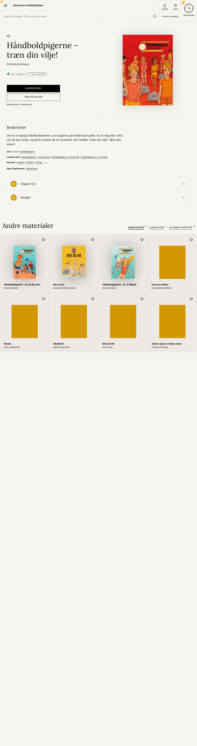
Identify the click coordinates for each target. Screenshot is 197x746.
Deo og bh (58, 284)
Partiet (7, 343)
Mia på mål (108, 343)
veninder (39, 162)
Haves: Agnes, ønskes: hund (166, 343)
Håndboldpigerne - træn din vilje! (65, 157)
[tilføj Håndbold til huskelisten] (93, 299)
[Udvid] (46, 163)
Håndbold (58, 343)
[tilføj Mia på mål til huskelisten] (142, 299)
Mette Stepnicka (61, 347)
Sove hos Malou (160, 284)
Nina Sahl (107, 347)
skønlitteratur (32, 168)
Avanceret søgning (170, 16)
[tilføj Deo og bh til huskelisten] (93, 240)
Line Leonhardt (11, 347)
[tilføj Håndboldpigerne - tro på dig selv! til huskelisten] (43, 240)
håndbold (21, 162)
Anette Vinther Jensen (64, 288)
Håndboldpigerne (27, 151)
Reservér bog (33, 88)
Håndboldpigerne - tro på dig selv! (35, 157)
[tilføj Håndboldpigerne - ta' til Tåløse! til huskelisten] (142, 240)
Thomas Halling (160, 347)
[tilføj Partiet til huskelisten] (43, 299)
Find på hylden (33, 97)
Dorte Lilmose (19, 64)
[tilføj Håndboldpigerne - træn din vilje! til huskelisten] (8, 36)
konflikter (30, 162)
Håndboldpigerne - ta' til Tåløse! (94, 157)
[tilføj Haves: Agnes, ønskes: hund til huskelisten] (191, 299)
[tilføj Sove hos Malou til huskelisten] (191, 240)
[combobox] (79, 16)
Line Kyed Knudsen (161, 288)
